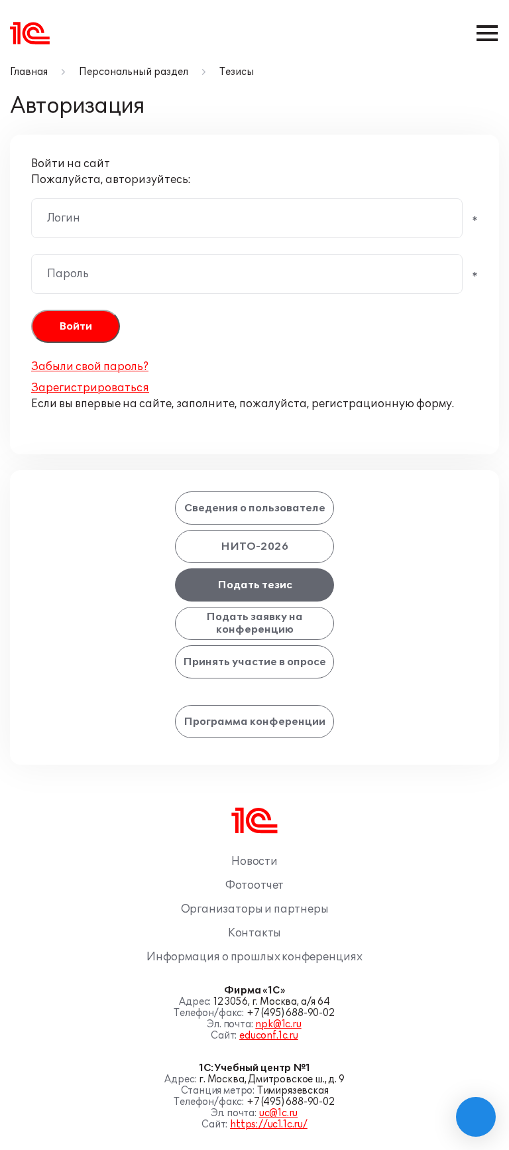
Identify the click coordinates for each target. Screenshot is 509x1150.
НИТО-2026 (254, 546)
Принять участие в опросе (254, 662)
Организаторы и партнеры (255, 909)
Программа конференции (254, 722)
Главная (29, 72)
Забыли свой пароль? (89, 366)
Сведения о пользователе (254, 508)
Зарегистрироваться (90, 388)
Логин (63, 218)
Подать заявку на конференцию (254, 623)
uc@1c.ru (278, 1113)
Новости (254, 861)
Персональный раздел (133, 72)
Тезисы (236, 72)
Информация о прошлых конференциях (254, 957)
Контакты (255, 933)
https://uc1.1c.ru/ (269, 1124)
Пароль (68, 274)
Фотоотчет (254, 885)
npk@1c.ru (278, 1024)
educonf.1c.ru (268, 1035)
